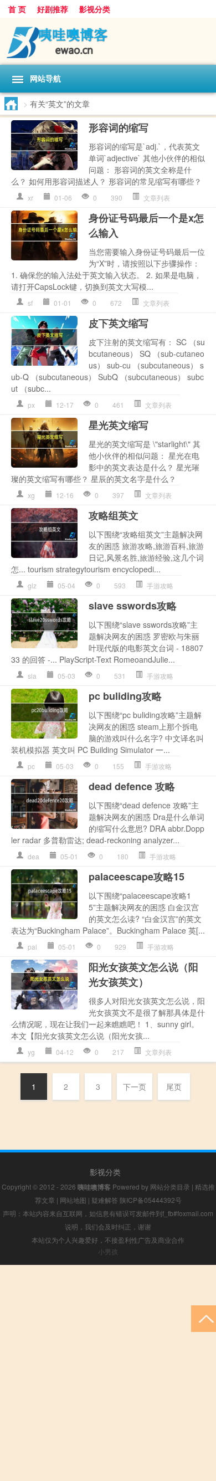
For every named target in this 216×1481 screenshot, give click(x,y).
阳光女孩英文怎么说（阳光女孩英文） (143, 974)
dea (33, 856)
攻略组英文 (113, 515)
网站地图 (73, 1200)
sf (30, 303)
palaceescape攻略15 (136, 876)
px (31, 404)
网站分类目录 (170, 1186)
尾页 (174, 1086)
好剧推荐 (52, 8)
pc (31, 766)
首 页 (17, 8)
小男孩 (108, 1251)
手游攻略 (160, 585)
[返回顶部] (203, 1317)
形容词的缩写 (118, 127)
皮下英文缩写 (118, 323)
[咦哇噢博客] (108, 41)
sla (32, 675)
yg (31, 1052)
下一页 (134, 1086)
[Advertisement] (108, 1373)
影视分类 (94, 8)
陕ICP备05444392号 (151, 1200)
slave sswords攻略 (133, 605)
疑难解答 (104, 1200)
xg (31, 495)
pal (32, 946)
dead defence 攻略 (132, 786)
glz (32, 585)
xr (30, 197)
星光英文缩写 (118, 425)
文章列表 (156, 197)
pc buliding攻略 (125, 696)
